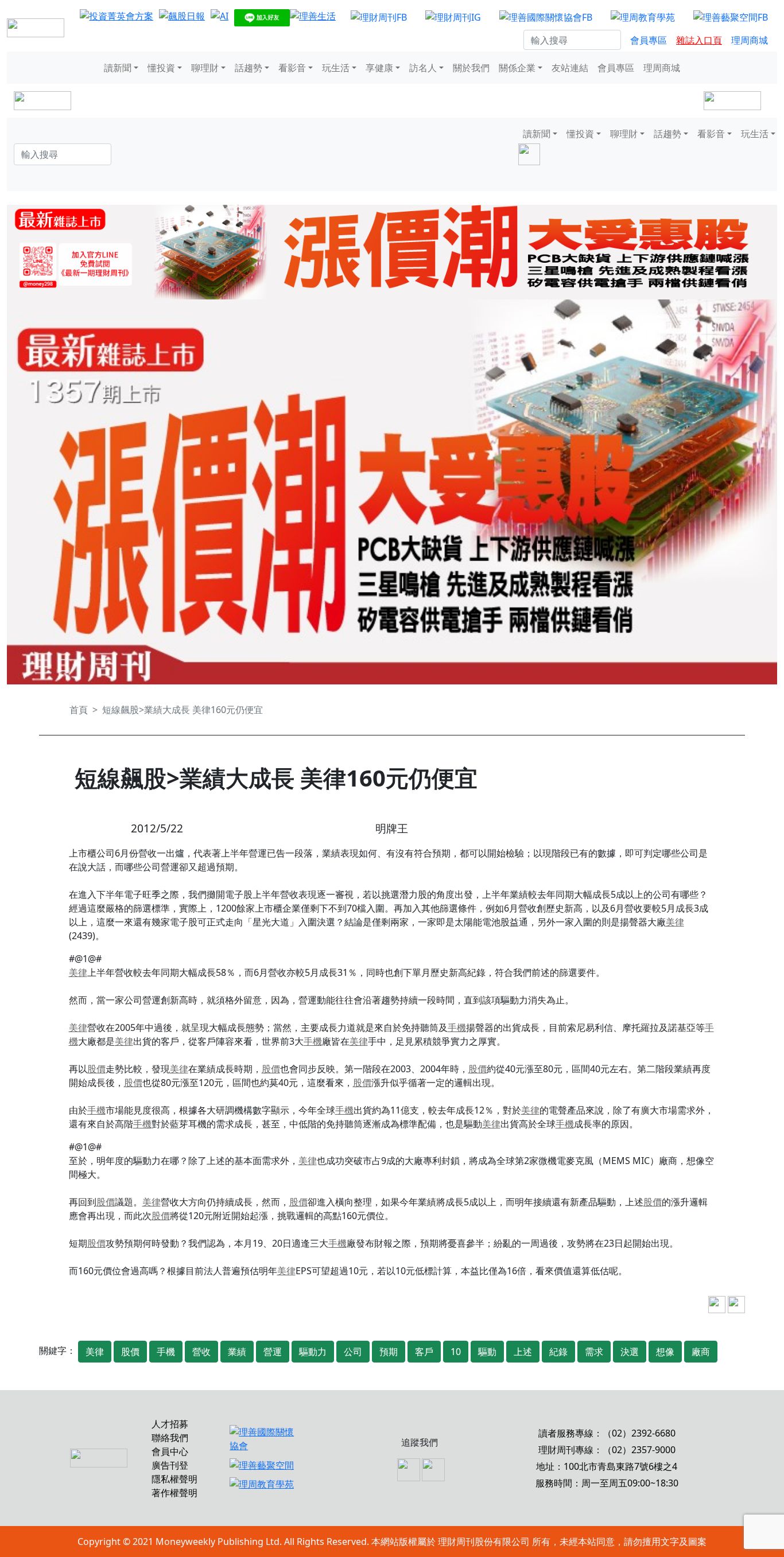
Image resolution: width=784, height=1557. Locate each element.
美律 (675, 922)
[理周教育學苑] (642, 17)
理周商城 (749, 40)
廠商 (701, 1351)
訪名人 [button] (423, 67)
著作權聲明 (174, 1492)
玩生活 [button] (336, 67)
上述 (523, 1351)
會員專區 (648, 40)
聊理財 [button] (205, 67)
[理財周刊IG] (453, 17)
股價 (96, 1068)
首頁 (78, 709)
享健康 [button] (379, 67)
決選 (629, 1351)
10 (456, 1351)
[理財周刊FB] (378, 17)
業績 (237, 1351)
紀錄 (558, 1351)
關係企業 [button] (517, 67)
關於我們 (471, 67)
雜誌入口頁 (699, 40)
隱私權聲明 (174, 1479)
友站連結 (570, 67)
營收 (201, 1351)
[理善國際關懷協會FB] (545, 17)
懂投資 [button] (161, 67)
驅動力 (313, 1351)
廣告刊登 (170, 1465)
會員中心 (170, 1451)
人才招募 (170, 1424)
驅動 (487, 1351)
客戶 (424, 1351)
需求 (594, 1351)
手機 (457, 1027)
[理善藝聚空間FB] (730, 17)
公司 (353, 1351)
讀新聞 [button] (117, 67)
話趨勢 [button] (248, 67)
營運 (272, 1351)
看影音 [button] (292, 67)
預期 (388, 1351)
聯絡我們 (170, 1437)
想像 (665, 1351)
